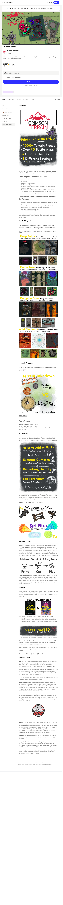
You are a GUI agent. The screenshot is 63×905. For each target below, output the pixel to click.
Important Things (7, 124)
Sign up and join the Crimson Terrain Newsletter (31, 640)
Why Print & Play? (6, 118)
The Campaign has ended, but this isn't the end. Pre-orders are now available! (30, 8)
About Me (4, 121)
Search (58, 99)
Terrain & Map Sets (7, 109)
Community (26, 99)
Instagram (34, 653)
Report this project (49, 764)
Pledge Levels (10, 99)
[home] (7, 2)
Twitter (29, 653)
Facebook (40, 653)
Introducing (5, 106)
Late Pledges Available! (31, 82)
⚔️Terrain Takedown (7, 112)
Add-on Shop (5, 115)
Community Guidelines (50, 763)
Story (3, 99)
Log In (50, 2)
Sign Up (56, 2)
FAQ (33, 99)
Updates (19, 99)
